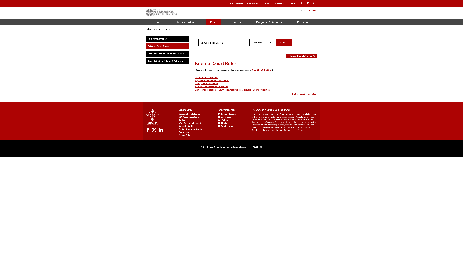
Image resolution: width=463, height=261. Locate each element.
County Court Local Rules (206, 83)
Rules (213, 22)
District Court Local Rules (206, 77)
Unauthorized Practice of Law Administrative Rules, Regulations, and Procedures (232, 89)
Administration (185, 22)
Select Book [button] (256, 42)
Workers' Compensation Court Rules (211, 86)
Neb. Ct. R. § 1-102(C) (262, 70)
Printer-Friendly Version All (302, 55)
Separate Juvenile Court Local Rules (212, 80)
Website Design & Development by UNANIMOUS (244, 147)
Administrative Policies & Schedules (166, 61)
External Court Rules (158, 46)
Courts (236, 22)
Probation (303, 22)
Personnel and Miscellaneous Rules (166, 53)
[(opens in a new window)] (301, 3)
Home (157, 22)
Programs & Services (269, 22)
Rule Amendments (157, 38)
